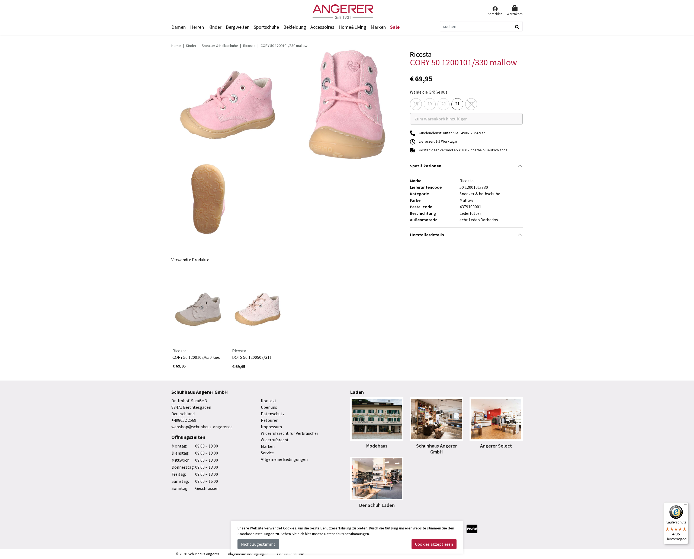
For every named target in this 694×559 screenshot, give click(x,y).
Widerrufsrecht (275, 439)
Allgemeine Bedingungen (284, 459)
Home (176, 45)
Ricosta (249, 45)
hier (308, 533)
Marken (378, 27)
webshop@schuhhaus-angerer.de (202, 426)
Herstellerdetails (427, 234)
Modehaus (376, 446)
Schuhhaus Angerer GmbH (436, 449)
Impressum (271, 426)
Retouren (269, 420)
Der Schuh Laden (377, 505)
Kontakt (269, 400)
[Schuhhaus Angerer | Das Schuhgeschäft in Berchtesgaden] (347, 11)
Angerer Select (496, 446)
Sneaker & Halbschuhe (220, 45)
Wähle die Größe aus (428, 92)
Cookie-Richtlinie (290, 553)
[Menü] (685, 505)
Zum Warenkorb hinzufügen (447, 120)
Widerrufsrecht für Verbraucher (289, 433)
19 (430, 103)
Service (267, 452)
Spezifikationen (425, 165)
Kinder (191, 45)
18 (416, 103)
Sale (395, 27)
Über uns (269, 407)
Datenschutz (273, 413)
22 (471, 103)
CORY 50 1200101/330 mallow (284, 45)
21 (457, 103)
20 (443, 103)
